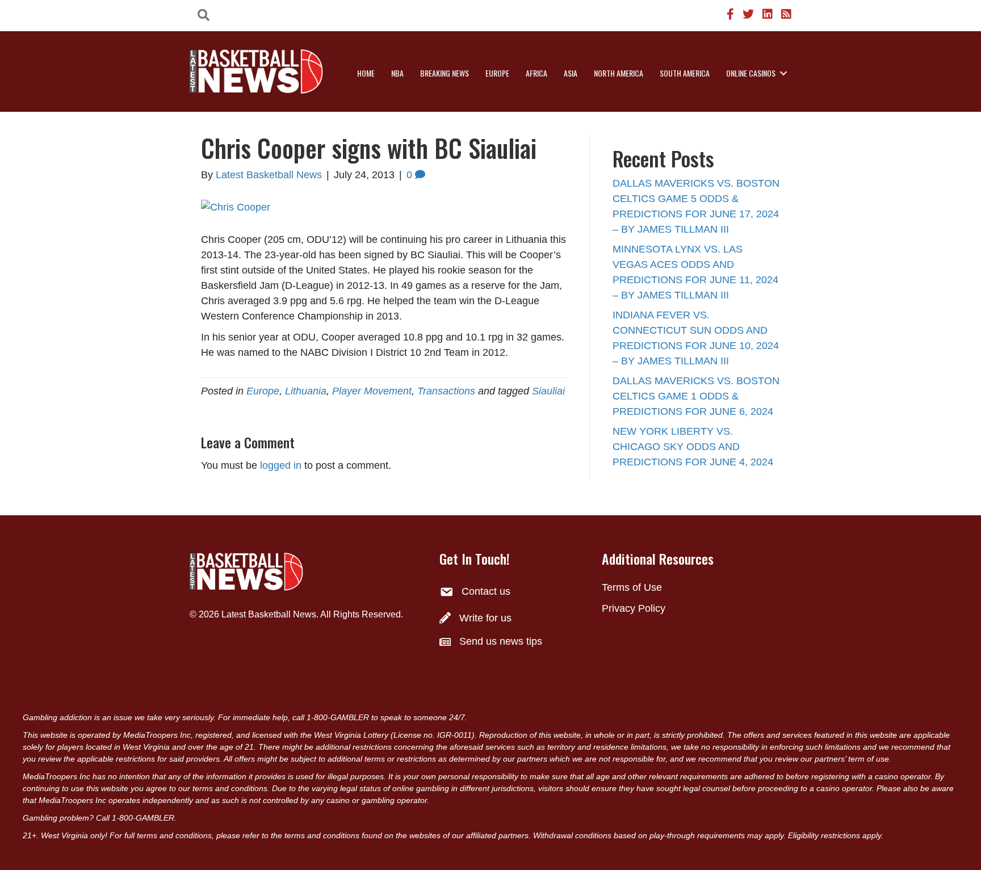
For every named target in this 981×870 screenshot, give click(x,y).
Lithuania (305, 391)
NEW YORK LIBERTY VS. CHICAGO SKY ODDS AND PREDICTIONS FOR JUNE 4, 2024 (693, 447)
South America (685, 73)
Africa (536, 73)
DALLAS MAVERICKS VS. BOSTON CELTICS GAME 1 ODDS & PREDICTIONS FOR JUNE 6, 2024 (696, 396)
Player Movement (372, 391)
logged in (280, 465)
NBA (397, 73)
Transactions (446, 391)
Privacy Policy (633, 608)
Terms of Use (632, 587)
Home (366, 73)
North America (618, 73)
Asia (570, 73)
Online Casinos (750, 73)
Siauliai (548, 391)
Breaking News (444, 73)
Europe (497, 73)
